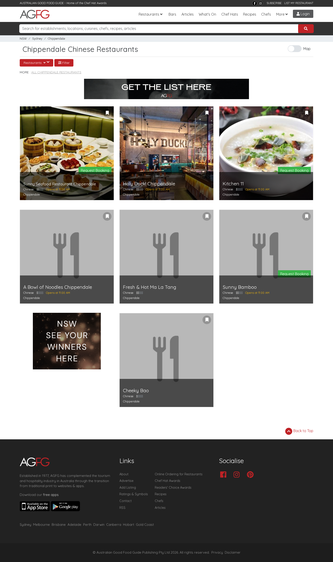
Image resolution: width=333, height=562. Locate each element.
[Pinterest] (251, 475)
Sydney (37, 38)
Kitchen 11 (233, 183)
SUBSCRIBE (274, 3)
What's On (207, 14)
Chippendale (56, 38)
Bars (172, 14)
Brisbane (59, 524)
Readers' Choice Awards (173, 487)
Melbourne (41, 524)
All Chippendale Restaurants (56, 72)
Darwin (98, 524)
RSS (122, 508)
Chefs (266, 14)
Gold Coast (145, 524)
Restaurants (149, 14)
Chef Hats (229, 14)
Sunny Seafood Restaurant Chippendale (59, 184)
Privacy (217, 552)
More (280, 14)
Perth (87, 524)
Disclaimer (233, 552)
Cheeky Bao (136, 390)
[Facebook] (254, 3)
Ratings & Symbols (133, 494)
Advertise (126, 481)
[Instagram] (260, 3)
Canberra (113, 524)
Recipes (249, 14)
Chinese (28, 189)
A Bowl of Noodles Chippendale (57, 287)
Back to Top (302, 430)
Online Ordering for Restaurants (179, 474)
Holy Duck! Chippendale (149, 183)
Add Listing (127, 487)
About (123, 474)
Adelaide (74, 524)
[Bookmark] (107, 113)
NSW (23, 38)
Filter (65, 63)
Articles (187, 14)
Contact (125, 501)
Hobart (128, 524)
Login (305, 14)
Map (307, 48)
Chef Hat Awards (95, 3)
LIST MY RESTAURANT (298, 3)
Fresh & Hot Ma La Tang (149, 287)
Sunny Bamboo (240, 287)
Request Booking (95, 170)
